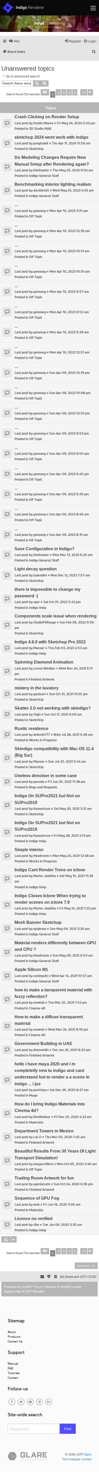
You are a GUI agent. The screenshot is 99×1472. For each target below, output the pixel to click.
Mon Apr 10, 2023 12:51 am (69, 352)
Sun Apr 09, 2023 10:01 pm (69, 413)
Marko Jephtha (44, 876)
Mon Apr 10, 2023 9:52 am (69, 312)
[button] (45, 92)
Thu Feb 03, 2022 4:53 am (67, 648)
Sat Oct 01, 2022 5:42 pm (62, 602)
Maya (33, 1095)
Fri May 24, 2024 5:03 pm (76, 123)
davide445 (41, 190)
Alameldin (41, 1050)
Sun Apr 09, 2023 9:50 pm (69, 453)
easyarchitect (43, 1164)
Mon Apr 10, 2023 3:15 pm (68, 211)
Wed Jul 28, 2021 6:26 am (73, 734)
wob (36, 1204)
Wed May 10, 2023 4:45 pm (73, 190)
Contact (13, 1377)
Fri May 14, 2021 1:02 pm (77, 908)
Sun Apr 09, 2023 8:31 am (68, 534)
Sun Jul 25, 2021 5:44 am (67, 761)
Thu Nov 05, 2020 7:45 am (65, 1137)
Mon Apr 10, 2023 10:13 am (69, 251)
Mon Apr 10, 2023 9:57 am (69, 291)
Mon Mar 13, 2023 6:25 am (73, 555)
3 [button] (64, 92)
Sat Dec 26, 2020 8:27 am (69, 1090)
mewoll (39, 1002)
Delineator (41, 170)
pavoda (38, 781)
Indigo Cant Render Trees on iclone (50, 870)
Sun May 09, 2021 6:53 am (73, 955)
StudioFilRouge (44, 622)
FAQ (10, 1368)
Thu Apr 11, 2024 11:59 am (71, 143)
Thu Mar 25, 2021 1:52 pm (67, 1002)
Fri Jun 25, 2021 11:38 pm (67, 781)
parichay (39, 1090)
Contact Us (15, 1341)
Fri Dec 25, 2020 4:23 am (73, 1117)
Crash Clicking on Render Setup (47, 117)
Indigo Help (37, 607)
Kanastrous (41, 808)
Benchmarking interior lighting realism (53, 184)
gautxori (39, 694)
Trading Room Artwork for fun (44, 1178)
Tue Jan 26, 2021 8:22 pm (71, 1050)
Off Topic (35, 216)
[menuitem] (14, 41)
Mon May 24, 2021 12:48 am (73, 855)
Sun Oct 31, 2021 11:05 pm (68, 694)
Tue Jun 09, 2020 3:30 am (62, 1224)
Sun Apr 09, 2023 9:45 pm (69, 474)
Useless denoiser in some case (46, 775)
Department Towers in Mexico (44, 1131)
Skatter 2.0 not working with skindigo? (53, 708)
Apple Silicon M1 (31, 969)
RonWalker (41, 1117)
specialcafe (41, 1184)
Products (14, 1336)
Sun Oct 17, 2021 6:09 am (63, 714)
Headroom (41, 855)
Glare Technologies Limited (76, 1456)
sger (36, 602)
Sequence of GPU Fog (37, 1198)
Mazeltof (38, 1291)
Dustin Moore (43, 123)
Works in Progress (43, 740)
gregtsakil (40, 143)
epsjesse (39, 928)
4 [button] (69, 92)
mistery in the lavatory (37, 688)
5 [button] (75, 92)
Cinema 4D (37, 1008)
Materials (36, 1122)
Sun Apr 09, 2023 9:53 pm (69, 433)
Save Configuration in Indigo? (44, 549)
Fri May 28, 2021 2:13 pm (72, 835)
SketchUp (36, 149)
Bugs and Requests (43, 787)
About (12, 1332)
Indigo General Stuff (44, 175)
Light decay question (36, 569)
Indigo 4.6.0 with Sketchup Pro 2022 (50, 642)
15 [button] (84, 92)
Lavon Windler (44, 668)
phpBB (26, 1286)
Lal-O (37, 1137)
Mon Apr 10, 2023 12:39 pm (69, 231)
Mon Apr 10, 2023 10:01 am (69, 271)
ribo (36, 1224)
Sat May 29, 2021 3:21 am (73, 808)
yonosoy (39, 211)
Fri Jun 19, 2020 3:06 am (62, 1204)
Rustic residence (31, 728)
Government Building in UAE (43, 1043)
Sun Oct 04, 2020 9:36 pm (73, 1184)
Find (67, 1428)
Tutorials (14, 1373)
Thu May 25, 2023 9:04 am (73, 170)
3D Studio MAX (40, 128)
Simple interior (29, 849)
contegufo (40, 976)
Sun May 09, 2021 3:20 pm (70, 928)
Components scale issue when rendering (56, 616)
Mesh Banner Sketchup (38, 922)
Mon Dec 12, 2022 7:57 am (70, 575)
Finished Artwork (41, 679)
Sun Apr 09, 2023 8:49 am (69, 514)
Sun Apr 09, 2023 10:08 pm (70, 393)
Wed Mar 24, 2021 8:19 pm (68, 1029)
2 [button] (58, 92)
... (16, 204)
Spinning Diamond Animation (44, 662)
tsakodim (40, 575)
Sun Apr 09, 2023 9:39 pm (69, 494)
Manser (39, 648)
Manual (13, 1363)
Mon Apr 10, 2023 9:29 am (69, 332)
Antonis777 (41, 734)
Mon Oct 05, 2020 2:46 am (77, 1164)
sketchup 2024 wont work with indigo (51, 137)
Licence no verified (34, 1218)
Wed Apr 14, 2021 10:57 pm (71, 976)
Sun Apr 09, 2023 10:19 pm (69, 372)
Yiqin (37, 714)
